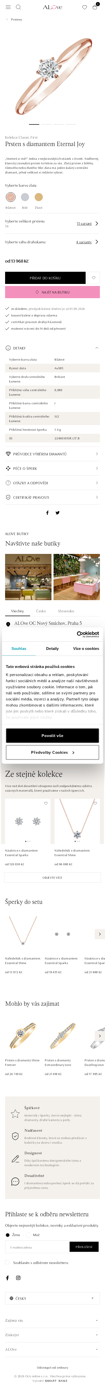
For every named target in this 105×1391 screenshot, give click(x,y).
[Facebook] (7, 1278)
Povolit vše (52, 735)
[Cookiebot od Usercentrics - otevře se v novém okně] (77, 634)
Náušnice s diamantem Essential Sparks (21, 852)
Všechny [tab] (17, 610)
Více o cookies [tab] (86, 648)
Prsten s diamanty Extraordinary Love (58, 1062)
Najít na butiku (56, 292)
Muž (36, 1234)
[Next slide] (100, 934)
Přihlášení (84, 1246)
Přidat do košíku (45, 277)
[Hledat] (18, 7)
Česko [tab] (41, 610)
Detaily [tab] (52, 648)
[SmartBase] (56, 1381)
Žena (16, 1234)
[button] (52, 348)
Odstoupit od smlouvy (52, 1367)
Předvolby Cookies (49, 752)
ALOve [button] (11, 1350)
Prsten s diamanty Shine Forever (22, 1062)
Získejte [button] (12, 1335)
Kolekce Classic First (21, 137)
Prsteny (16, 19)
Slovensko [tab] (66, 610)
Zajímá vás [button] (14, 1321)
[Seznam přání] (85, 7)
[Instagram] (18, 1278)
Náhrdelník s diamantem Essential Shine (72, 852)
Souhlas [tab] (18, 648)
